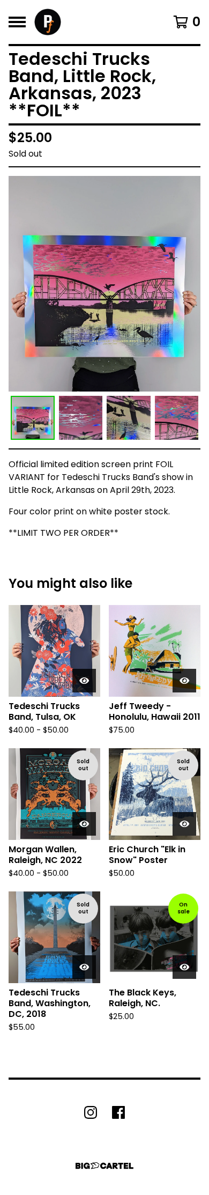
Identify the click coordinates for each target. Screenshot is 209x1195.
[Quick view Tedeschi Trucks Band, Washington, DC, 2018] (84, 967)
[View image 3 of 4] (129, 418)
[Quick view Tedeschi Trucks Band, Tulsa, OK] (84, 680)
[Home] (47, 22)
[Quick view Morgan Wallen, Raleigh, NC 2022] (84, 824)
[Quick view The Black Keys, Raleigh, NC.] (184, 967)
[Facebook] (118, 1112)
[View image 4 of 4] (177, 418)
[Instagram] (90, 1112)
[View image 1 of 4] (33, 418)
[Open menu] (17, 22)
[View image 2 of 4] (81, 418)
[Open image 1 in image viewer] (104, 284)
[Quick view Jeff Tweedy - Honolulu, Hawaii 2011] (184, 680)
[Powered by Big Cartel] (104, 1166)
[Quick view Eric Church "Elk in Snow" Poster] (184, 824)
